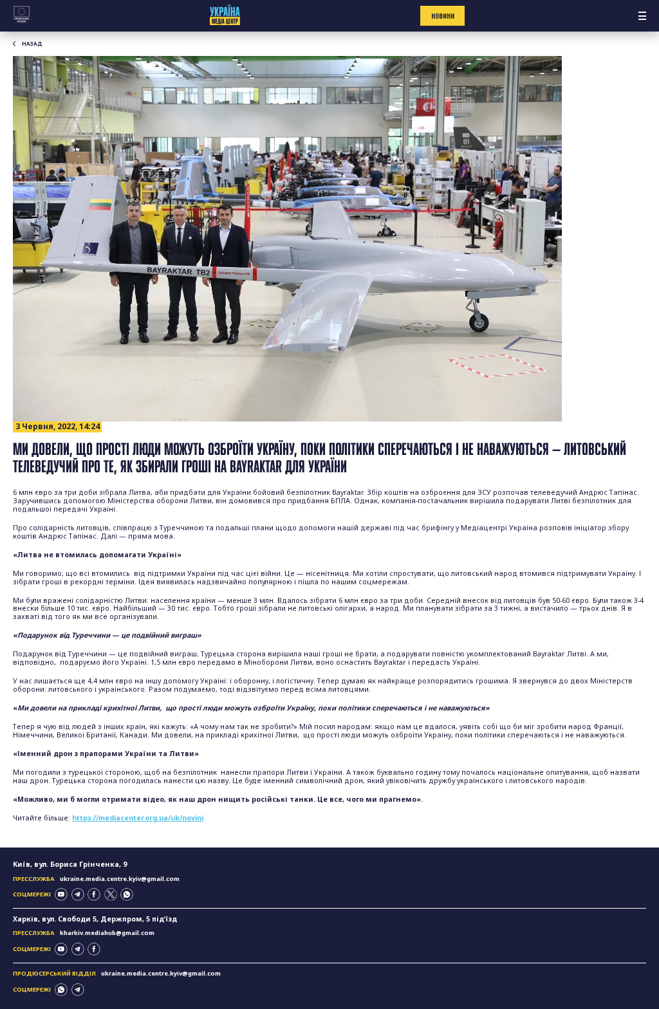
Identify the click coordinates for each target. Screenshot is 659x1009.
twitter (110, 894)
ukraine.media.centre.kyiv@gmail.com (120, 879)
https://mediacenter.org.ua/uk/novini (137, 817)
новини (442, 16)
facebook (94, 894)
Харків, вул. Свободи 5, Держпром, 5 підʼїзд (95, 918)
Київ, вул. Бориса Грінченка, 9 (70, 864)
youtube (61, 894)
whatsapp (126, 894)
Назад (32, 44)
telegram (77, 894)
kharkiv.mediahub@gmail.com (107, 933)
